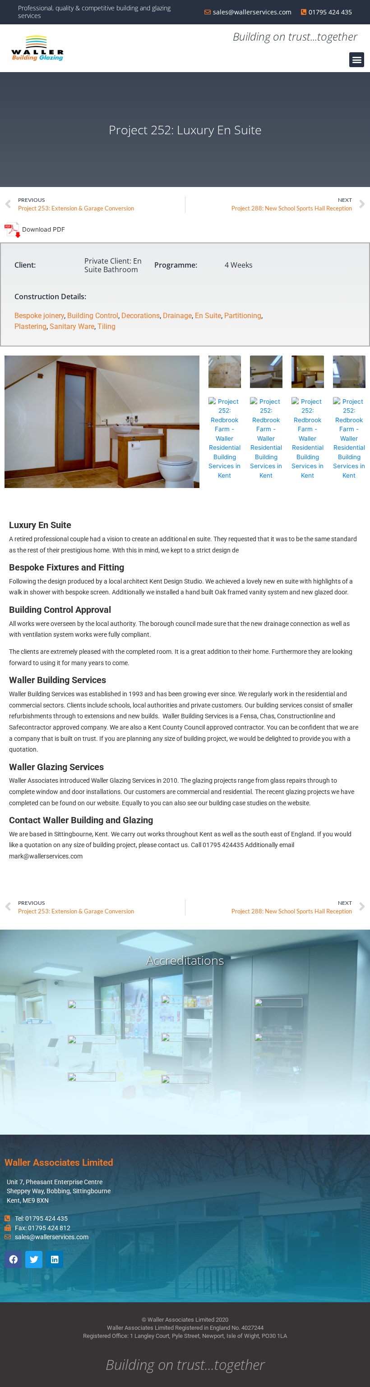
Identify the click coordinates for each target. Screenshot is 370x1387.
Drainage (177, 315)
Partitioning (242, 315)
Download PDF (42, 229)
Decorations (140, 315)
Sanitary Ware (72, 326)
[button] (356, 59)
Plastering (30, 326)
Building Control (92, 315)
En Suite (208, 315)
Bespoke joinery (39, 315)
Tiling (106, 326)
